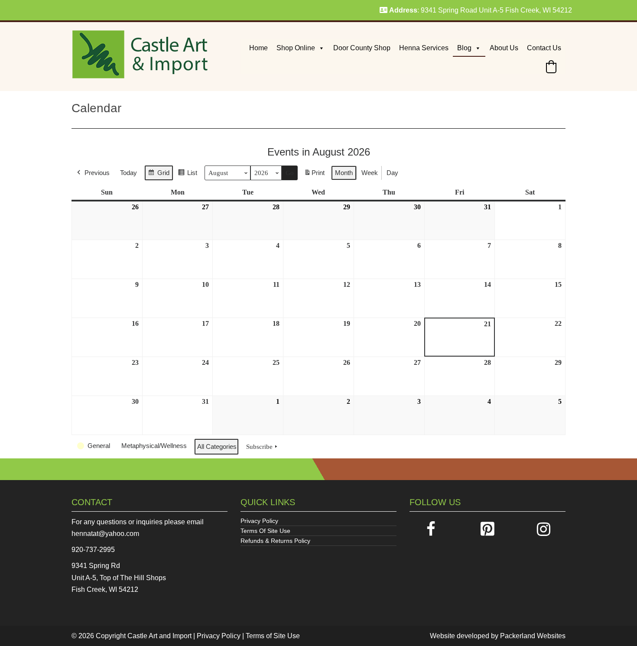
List (187, 175)
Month (344, 172)
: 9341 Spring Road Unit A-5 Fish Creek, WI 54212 (480, 10)
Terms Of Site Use (265, 530)
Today (128, 172)
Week (369, 172)
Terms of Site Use (273, 636)
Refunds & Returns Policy (275, 540)
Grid (158, 175)
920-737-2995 (93, 549)
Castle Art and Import (159, 636)
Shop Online (295, 48)
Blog (464, 48)
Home (258, 48)
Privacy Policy (259, 520)
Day (392, 172)
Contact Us (544, 48)
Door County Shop (361, 48)
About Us (504, 48)
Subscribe (259, 446)
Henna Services (423, 48)
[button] (551, 67)
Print (314, 175)
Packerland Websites (533, 636)
